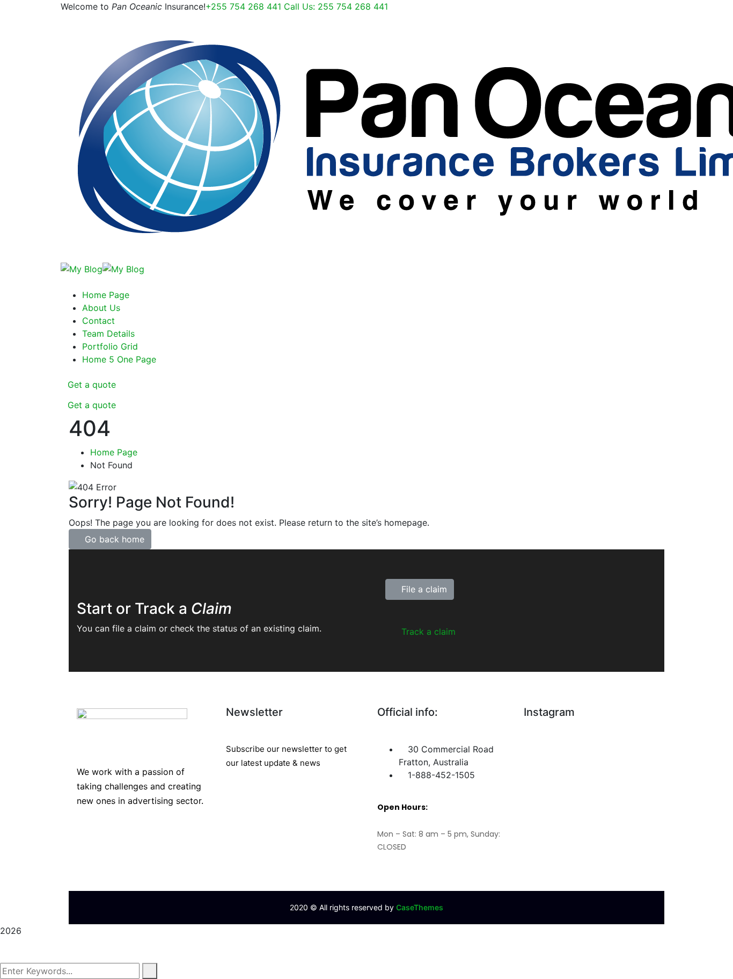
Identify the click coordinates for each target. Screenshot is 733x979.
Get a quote (92, 384)
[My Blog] (81, 268)
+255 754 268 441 (297, 6)
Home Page (113, 452)
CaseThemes (419, 907)
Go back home (113, 539)
